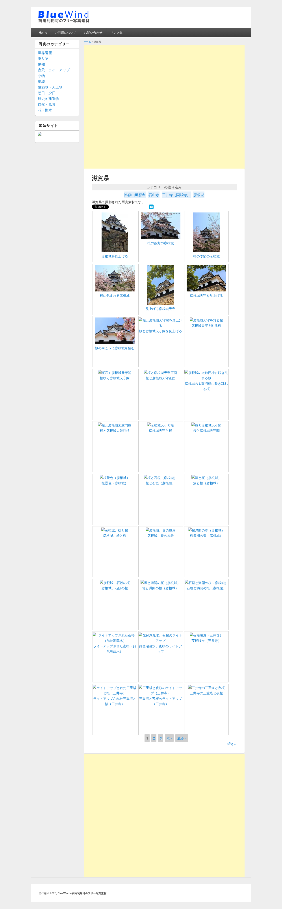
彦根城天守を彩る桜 (206, 325)
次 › (169, 738)
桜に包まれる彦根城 (115, 295)
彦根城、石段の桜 (115, 588)
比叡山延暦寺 (134, 194)
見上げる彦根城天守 (160, 308)
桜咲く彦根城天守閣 (115, 378)
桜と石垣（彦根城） (160, 483)
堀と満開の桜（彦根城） (160, 588)
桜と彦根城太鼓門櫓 (115, 430)
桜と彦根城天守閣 (206, 430)
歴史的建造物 (48, 98)
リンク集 (116, 32)
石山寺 (153, 194)
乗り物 (43, 58)
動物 (41, 64)
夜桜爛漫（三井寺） (206, 640)
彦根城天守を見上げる (206, 295)
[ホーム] (63, 21)
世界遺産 (45, 52)
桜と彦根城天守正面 (160, 378)
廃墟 (41, 81)
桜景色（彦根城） (115, 483)
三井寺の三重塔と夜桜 (206, 693)
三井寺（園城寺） (176, 194)
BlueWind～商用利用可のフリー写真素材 (82, 893)
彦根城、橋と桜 (114, 535)
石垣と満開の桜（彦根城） (206, 588)
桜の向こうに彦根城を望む (115, 348)
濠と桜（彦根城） (206, 483)
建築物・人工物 (50, 87)
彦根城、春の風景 (160, 535)
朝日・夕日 (47, 92)
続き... (232, 743)
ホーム (87, 41)
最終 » (181, 738)
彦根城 (198, 194)
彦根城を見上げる (115, 256)
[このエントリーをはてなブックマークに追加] (151, 207)
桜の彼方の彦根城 (160, 242)
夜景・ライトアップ (54, 69)
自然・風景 (47, 104)
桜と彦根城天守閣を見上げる (160, 331)
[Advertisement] (164, 76)
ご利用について (65, 32)
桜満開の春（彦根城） (206, 535)
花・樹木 (45, 110)
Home (43, 32)
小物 (41, 75)
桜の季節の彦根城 (206, 256)
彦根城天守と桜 (160, 430)
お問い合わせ (93, 32)
